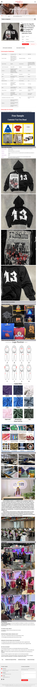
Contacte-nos (24, 680)
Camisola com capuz (21, 659)
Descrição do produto (20, 47)
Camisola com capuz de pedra (10, 659)
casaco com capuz (30, 659)
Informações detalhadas (7, 47)
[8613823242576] (3, 679)
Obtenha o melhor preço (26, 44)
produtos (6, 15)
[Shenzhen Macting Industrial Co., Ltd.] (19, 2)
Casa (3, 15)
